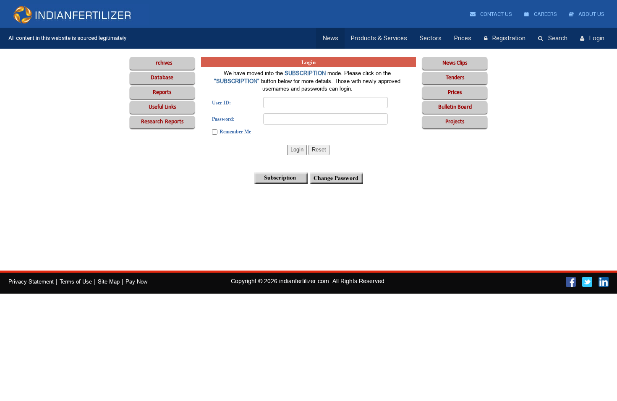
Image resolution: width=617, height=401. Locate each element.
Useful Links (162, 107)
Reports (162, 92)
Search (557, 38)
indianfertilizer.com (304, 281)
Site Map (109, 281)
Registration (508, 38)
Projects (454, 122)
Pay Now (136, 281)
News (330, 38)
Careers (545, 14)
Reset (319, 149)
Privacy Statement (31, 281)
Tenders (455, 78)
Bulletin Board (455, 107)
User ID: (221, 103)
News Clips (454, 63)
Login (596, 38)
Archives (162, 63)
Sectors (431, 38)
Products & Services (379, 38)
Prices (462, 38)
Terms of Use (76, 281)
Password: (223, 119)
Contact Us (495, 14)
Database (162, 78)
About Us (590, 14)
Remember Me (235, 132)
